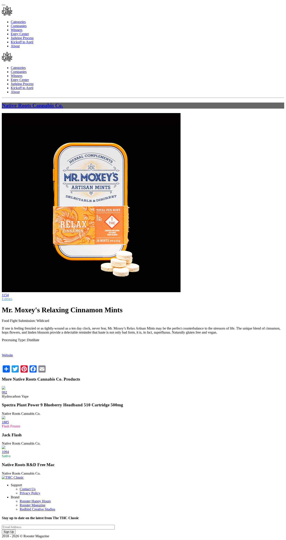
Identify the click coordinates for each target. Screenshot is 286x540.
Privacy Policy (30, 493)
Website (7, 355)
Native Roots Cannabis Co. (32, 105)
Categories (18, 22)
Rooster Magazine (32, 505)
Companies (19, 26)
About (15, 46)
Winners (16, 30)
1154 (5, 295)
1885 (5, 422)
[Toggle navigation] (3, 5)
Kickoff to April (22, 42)
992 (4, 392)
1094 (5, 452)
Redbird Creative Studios (37, 509)
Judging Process (22, 38)
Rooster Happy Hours (35, 501)
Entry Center (20, 34)
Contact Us (28, 489)
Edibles (7, 299)
